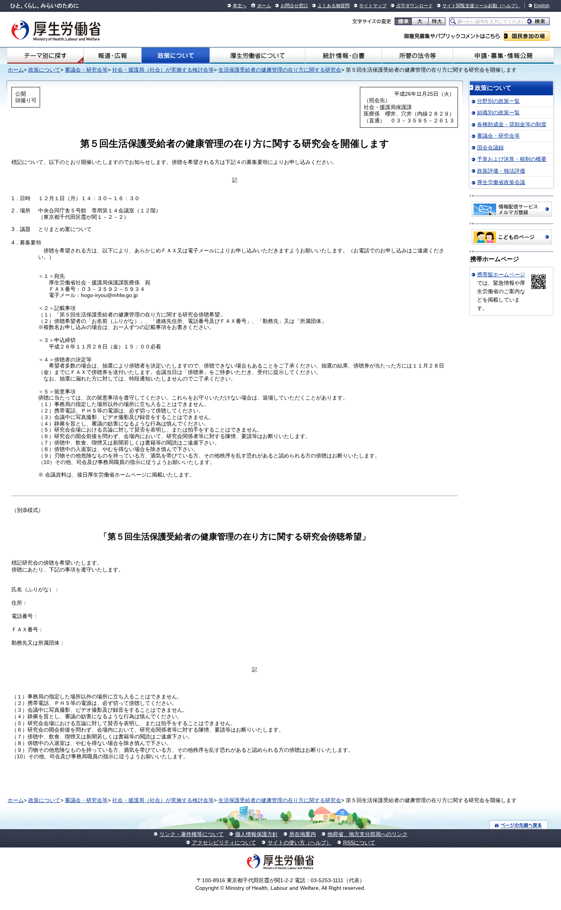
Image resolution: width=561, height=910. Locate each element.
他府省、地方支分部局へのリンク (367, 834)
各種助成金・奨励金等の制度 (511, 124)
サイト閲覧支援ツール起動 (469, 5)
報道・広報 (112, 56)
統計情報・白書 (343, 56)
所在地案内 (302, 834)
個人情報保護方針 (256, 834)
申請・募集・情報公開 (503, 56)
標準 (403, 21)
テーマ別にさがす (45, 55)
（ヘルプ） (508, 5)
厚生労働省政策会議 (501, 182)
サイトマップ (373, 5)
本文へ (240, 5)
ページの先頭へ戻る (519, 825)
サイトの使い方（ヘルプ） (300, 842)
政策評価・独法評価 (501, 171)
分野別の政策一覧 (498, 101)
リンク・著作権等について (192, 834)
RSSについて (359, 842)
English (542, 5)
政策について (176, 56)
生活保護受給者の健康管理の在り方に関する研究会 (279, 70)
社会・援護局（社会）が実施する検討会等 (163, 70)
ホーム (264, 5)
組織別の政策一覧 (498, 112)
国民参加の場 (527, 36)
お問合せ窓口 (294, 5)
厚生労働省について (257, 56)
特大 (437, 21)
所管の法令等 (417, 56)
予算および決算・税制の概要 (511, 159)
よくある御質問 (334, 5)
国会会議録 (490, 147)
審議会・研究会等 (86, 70)
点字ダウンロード (414, 5)
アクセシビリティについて (224, 842)
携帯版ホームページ (501, 274)
